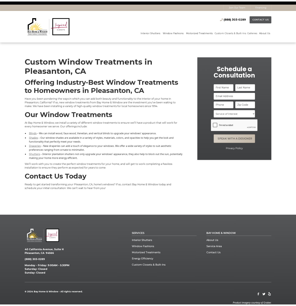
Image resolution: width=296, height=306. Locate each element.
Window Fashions (143, 246)
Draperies (35, 146)
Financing (260, 7)
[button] (150, 33)
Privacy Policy (234, 148)
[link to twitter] (264, 294)
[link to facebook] (258, 294)
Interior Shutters (142, 240)
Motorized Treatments (146, 252)
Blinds (33, 133)
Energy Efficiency (142, 258)
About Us (212, 240)
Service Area (214, 246)
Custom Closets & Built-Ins (149, 264)
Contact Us (260, 19)
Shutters (34, 154)
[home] (54, 26)
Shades (33, 137)
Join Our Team (237, 7)
